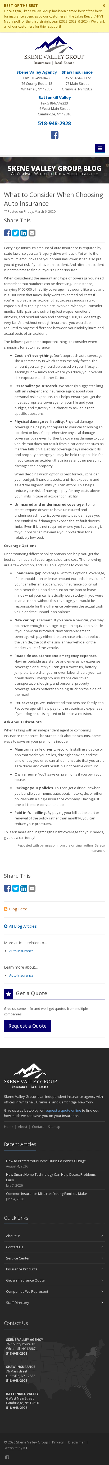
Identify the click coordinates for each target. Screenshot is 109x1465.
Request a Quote (27, 1026)
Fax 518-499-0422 (36, 80)
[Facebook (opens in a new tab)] (54, 135)
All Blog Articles (23, 926)
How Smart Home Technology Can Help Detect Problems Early (51, 1180)
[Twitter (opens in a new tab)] (15, 232)
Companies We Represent (27, 1291)
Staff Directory (17, 1302)
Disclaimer (76, 1442)
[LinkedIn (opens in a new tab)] (23, 232)
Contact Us (14, 1247)
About (22, 1126)
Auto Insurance (21, 950)
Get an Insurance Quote (25, 1280)
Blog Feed (18, 908)
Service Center (18, 1258)
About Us (13, 1235)
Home (8, 1126)
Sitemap (54, 1126)
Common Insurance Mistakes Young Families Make (46, 1196)
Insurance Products (21, 1269)
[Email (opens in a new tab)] (32, 232)
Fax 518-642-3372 (77, 80)
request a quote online (62, 1110)
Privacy (58, 1442)
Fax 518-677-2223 (54, 106)
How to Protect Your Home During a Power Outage (46, 1163)
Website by (16, 1447)
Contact (38, 1126)
